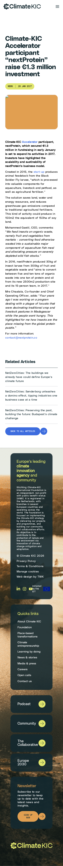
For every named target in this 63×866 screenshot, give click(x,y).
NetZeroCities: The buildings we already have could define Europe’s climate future (28, 377)
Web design (24, 576)
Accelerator (29, 141)
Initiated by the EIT (36, 589)
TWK (40, 576)
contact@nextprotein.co (21, 337)
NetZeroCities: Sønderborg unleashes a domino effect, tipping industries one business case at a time (31, 395)
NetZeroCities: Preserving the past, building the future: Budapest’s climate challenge (31, 414)
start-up (39, 171)
